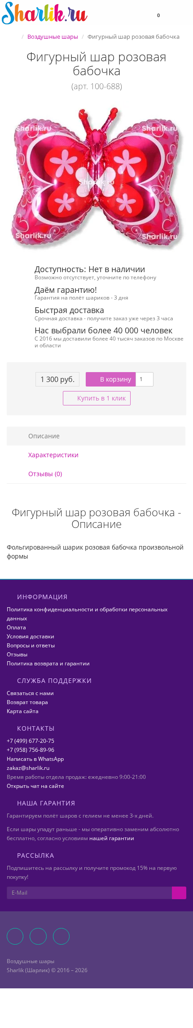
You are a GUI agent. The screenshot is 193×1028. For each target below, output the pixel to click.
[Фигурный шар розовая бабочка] (96, 178)
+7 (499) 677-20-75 (30, 741)
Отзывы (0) (44, 473)
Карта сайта (23, 711)
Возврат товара (27, 702)
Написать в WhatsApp (35, 759)
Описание (43, 436)
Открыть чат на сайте (35, 786)
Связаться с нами (30, 693)
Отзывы (17, 654)
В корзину (114, 379)
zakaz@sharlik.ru (28, 768)
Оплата (16, 627)
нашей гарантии (111, 838)
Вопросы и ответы (31, 645)
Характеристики (52, 454)
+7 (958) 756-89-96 (30, 750)
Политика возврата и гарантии (48, 663)
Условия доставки (30, 636)
